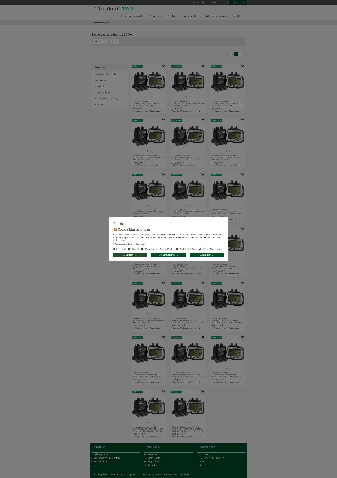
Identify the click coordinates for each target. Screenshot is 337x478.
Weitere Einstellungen (212, 249)
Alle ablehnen (206, 255)
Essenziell (122, 249)
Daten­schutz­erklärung (124, 244)
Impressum (141, 244)
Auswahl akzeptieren (168, 255)
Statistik (135, 249)
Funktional (196, 249)
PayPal (183, 249)
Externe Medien (167, 249)
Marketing (149, 249)
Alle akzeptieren (130, 255)
